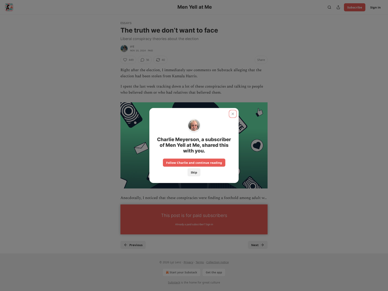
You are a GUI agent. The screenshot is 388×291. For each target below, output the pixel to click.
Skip (194, 172)
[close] (233, 114)
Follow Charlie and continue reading (194, 163)
